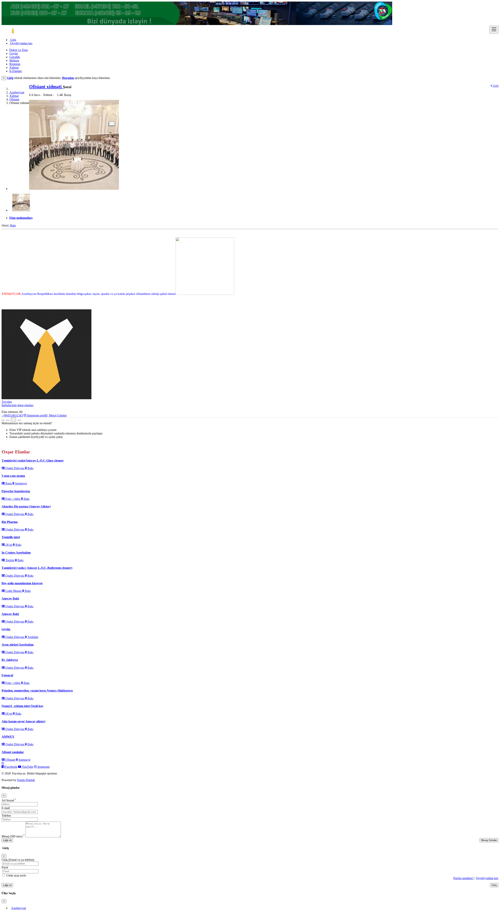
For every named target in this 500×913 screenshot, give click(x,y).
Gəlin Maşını (13, 591)
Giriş (12, 39)
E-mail (6, 808)
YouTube (27, 766)
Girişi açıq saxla (15, 875)
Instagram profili (36, 415)
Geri (495, 85)
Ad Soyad (9, 800)
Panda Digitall (26, 780)
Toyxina (7, 401)
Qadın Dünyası (15, 468)
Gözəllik (14, 57)
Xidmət (14, 67)
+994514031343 (12, 415)
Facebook (10, 766)
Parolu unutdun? (463, 878)
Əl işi (9, 544)
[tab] (253, 218)
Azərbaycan (16, 92)
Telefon (6, 815)
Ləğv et (7, 840)
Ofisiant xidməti (46, 86)
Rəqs (8, 483)
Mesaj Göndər (57, 415)
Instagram (43, 766)
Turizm (10, 560)
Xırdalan (32, 637)
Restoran (14, 64)
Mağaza (14, 60)
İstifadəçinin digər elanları (17, 405)
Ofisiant (14, 99)
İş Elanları (15, 71)
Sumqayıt (20, 483)
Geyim (13, 53)
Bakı (13, 225)
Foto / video (13, 498)
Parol (5, 867)
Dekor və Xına (18, 50)
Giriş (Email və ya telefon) (18, 859)
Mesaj (13, 836)
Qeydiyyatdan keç (21, 43)
